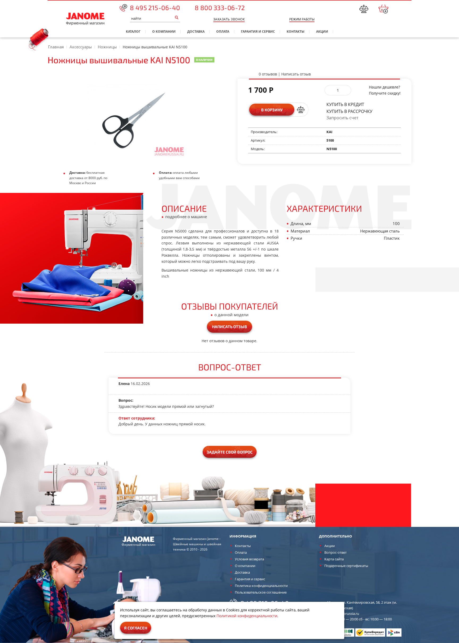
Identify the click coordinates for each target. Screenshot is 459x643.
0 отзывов (268, 74)
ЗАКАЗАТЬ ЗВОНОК (229, 19)
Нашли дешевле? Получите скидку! (385, 90)
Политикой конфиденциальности (246, 615)
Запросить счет (342, 118)
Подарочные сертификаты (346, 565)
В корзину (272, 109)
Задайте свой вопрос (230, 452)
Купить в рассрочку (349, 110)
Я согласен (135, 627)
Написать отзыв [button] (229, 326)
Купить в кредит (345, 104)
